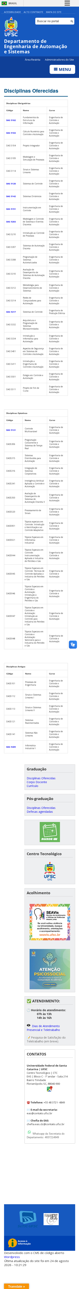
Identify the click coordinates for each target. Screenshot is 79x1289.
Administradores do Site (59, 59)
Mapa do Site (53, 11)
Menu (64, 69)
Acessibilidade (12, 11)
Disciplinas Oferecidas (31, 90)
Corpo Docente (37, 782)
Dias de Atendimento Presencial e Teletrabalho (43, 1028)
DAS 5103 (11, 132)
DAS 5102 (11, 120)
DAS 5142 (11, 196)
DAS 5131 (11, 430)
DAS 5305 (11, 746)
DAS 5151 (11, 209)
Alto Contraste (33, 11)
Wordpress (12, 1257)
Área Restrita (33, 59)
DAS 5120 (11, 183)
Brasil (13, 3)
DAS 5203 (11, 221)
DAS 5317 (11, 311)
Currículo (32, 786)
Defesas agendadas (40, 812)
